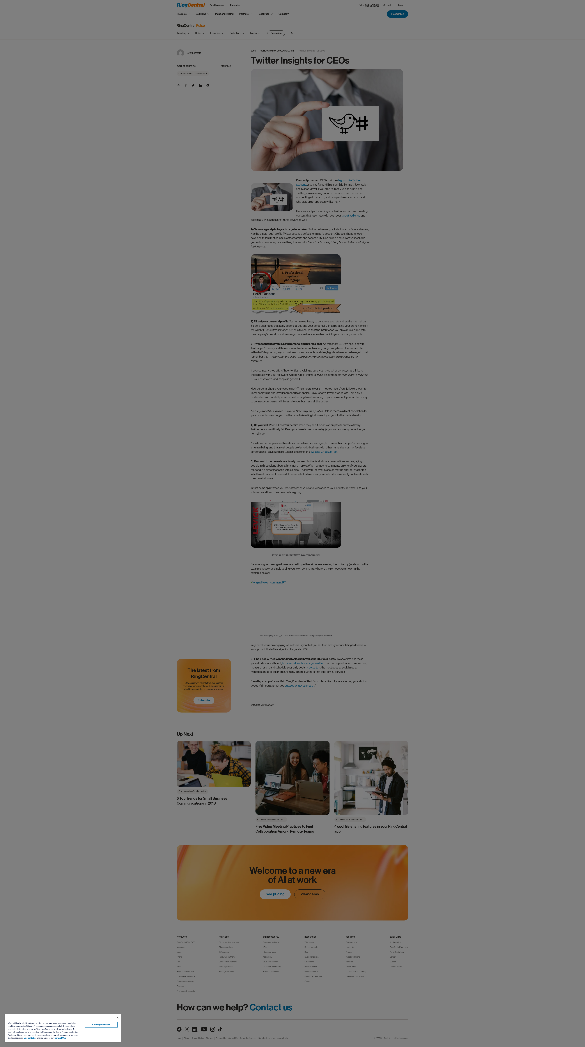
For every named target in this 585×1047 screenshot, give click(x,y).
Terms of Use (60, 1038)
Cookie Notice (30, 1038)
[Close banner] (118, 1018)
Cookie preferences (101, 1024)
